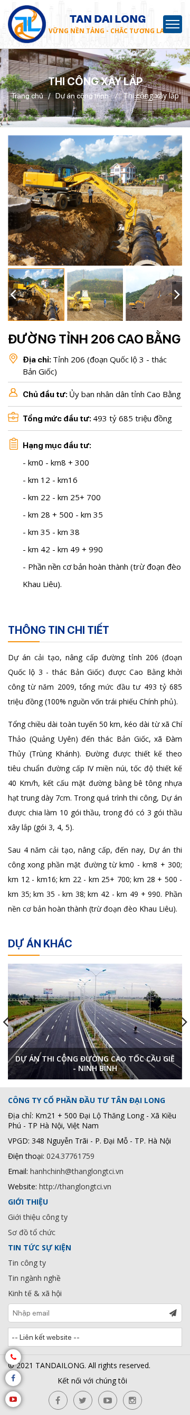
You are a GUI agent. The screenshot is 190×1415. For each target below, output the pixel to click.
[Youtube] (13, 1399)
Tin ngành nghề (34, 1278)
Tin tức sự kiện (39, 1247)
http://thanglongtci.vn (75, 1186)
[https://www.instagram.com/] (132, 1400)
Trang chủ (27, 96)
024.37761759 (70, 1156)
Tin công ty (27, 1263)
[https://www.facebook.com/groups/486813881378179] (58, 1400)
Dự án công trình (82, 96)
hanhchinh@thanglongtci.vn (77, 1171)
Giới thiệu (28, 1202)
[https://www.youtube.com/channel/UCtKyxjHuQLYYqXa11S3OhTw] (107, 1400)
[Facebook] (13, 1378)
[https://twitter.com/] (82, 1400)
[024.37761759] (13, 1357)
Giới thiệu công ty (38, 1217)
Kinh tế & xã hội (35, 1293)
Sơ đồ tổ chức (31, 1232)
